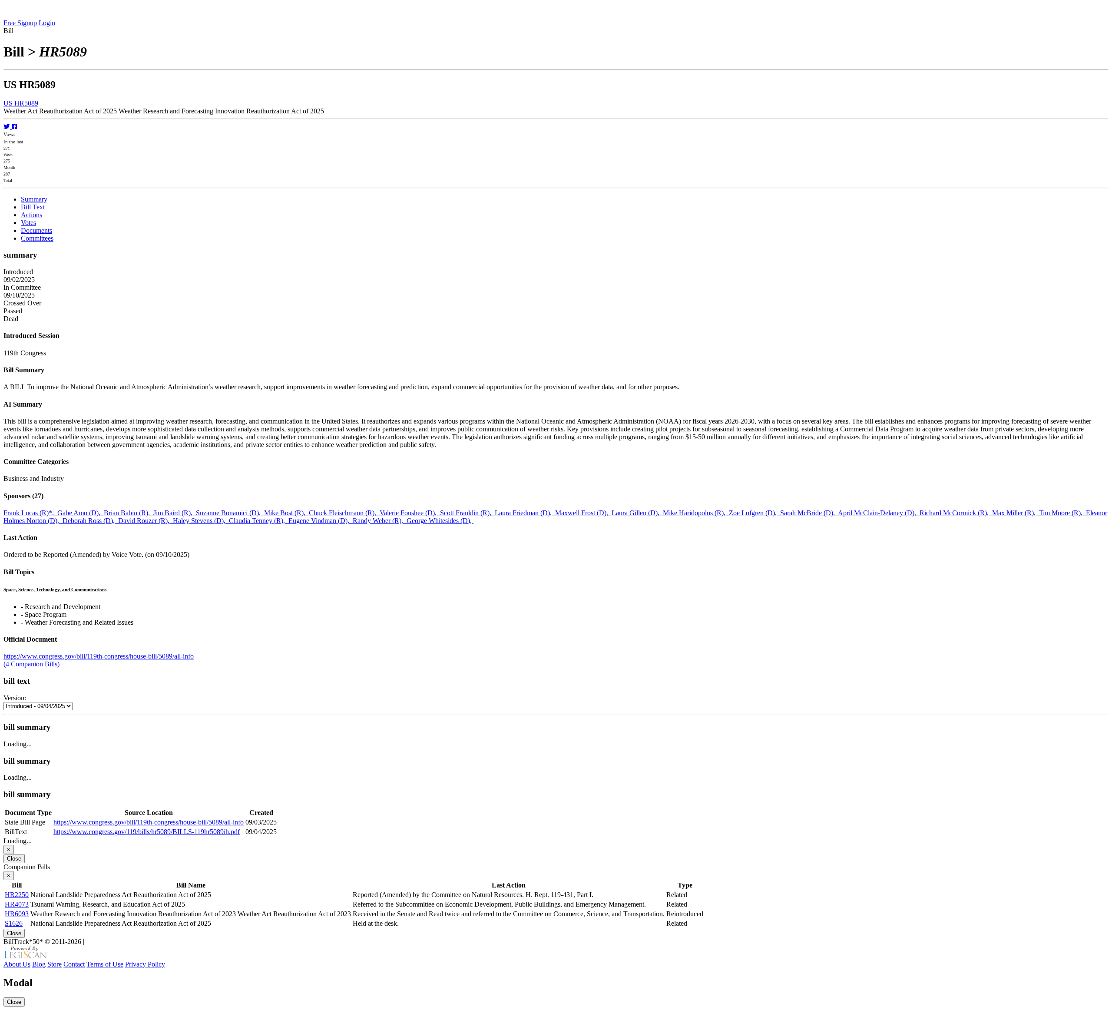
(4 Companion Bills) (31, 664)
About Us (16, 964)
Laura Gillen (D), (637, 513)
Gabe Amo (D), (80, 513)
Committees (37, 238)
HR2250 (17, 894)
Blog (39, 964)
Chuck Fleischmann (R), (344, 513)
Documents (36, 230)
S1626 (14, 923)
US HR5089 (20, 103)
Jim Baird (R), (174, 513)
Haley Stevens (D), (201, 520)
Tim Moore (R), (1062, 513)
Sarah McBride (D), (809, 513)
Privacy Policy (145, 964)
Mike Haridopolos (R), (696, 513)
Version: (14, 698)
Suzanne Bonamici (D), (230, 513)
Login (47, 22)
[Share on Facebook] (14, 126)
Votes (28, 222)
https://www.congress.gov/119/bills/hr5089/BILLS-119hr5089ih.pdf (146, 831)
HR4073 (17, 904)
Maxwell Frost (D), (583, 513)
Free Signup (20, 22)
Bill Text (33, 207)
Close (14, 858)
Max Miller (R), (1015, 513)
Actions (31, 215)
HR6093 (17, 913)
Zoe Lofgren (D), (754, 513)
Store (54, 964)
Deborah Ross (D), (90, 520)
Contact (74, 964)
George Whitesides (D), (440, 520)
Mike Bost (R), (286, 513)
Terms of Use (104, 964)
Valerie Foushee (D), (410, 513)
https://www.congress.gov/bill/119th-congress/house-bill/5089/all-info (98, 656)
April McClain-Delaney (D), (879, 513)
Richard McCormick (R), (956, 513)
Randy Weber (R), (380, 520)
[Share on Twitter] (7, 126)
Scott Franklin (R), (467, 513)
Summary (34, 199)
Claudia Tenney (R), (258, 520)
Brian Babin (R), (128, 513)
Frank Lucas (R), (30, 513)
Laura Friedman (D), (525, 513)
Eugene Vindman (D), (320, 520)
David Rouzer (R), (145, 520)
